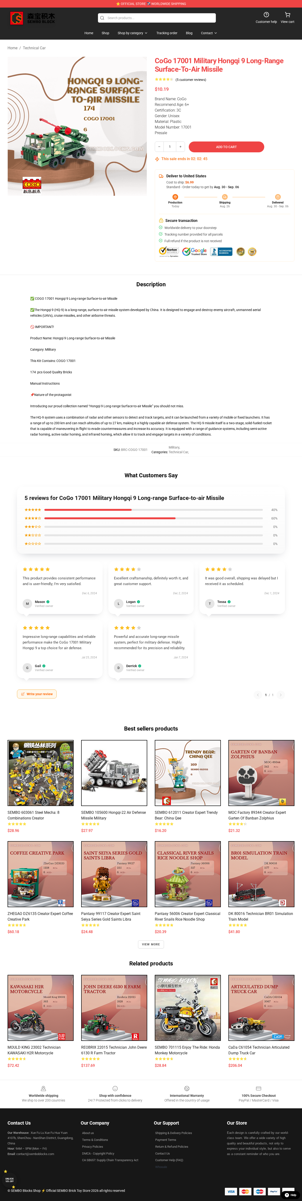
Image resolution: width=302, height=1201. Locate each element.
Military (174, 447)
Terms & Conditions (95, 1140)
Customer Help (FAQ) (169, 1160)
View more (151, 944)
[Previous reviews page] (258, 695)
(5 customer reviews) (191, 80)
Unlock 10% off (9, 1180)
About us (88, 1133)
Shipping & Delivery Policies (173, 1133)
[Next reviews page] (281, 695)
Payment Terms (165, 1140)
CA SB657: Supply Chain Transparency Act (110, 1160)
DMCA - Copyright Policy (98, 1153)
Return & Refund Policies (171, 1146)
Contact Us (162, 1153)
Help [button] (293, 1195)
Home (12, 48)
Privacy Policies (92, 1146)
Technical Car (34, 48)
